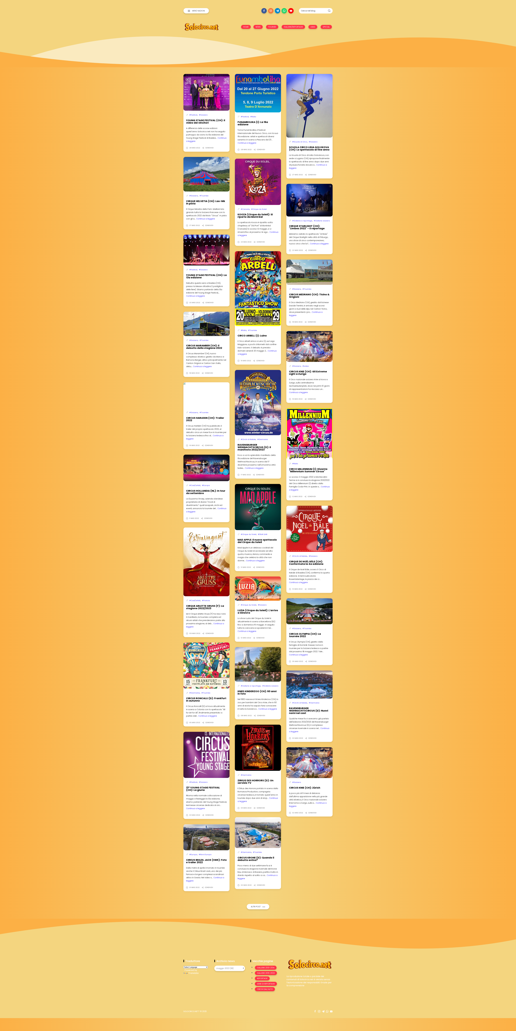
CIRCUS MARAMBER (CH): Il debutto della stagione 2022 (204, 347)
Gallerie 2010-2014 (265, 967)
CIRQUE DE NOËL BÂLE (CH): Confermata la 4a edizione (306, 563)
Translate (193, 973)
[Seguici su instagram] (270, 10)
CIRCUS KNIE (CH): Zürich (304, 787)
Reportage (262, 978)
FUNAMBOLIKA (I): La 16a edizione (253, 123)
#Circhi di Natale (248, 439)
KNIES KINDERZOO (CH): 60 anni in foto (257, 692)
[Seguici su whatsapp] (284, 10)
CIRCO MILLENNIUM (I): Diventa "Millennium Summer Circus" (308, 470)
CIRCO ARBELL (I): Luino (252, 335)
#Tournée (204, 195)
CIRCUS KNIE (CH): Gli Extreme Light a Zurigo (308, 373)
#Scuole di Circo (299, 142)
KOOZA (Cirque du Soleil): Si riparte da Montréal (255, 216)
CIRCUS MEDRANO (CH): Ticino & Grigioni (309, 296)
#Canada (245, 209)
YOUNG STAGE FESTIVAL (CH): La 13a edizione (206, 276)
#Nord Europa (205, 854)
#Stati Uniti (262, 534)
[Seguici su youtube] (291, 10)
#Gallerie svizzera (322, 220)
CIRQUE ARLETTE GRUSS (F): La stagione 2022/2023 (205, 607)
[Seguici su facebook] (264, 10)
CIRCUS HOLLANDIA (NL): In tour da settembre (205, 492)
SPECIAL (326, 27)
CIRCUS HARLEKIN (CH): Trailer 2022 (205, 419)
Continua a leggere (247, 143)
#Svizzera (203, 115)
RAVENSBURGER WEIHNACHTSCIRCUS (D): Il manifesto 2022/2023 (254, 447)
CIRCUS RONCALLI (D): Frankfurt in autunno (206, 699)
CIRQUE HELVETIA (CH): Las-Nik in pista (205, 202)
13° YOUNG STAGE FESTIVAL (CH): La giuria (203, 789)
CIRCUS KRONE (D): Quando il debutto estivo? (256, 859)
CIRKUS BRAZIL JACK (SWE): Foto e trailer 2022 (206, 861)
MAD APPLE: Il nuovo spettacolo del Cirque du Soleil (257, 541)
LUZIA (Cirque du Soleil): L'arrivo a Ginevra (258, 611)
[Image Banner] (309, 964)
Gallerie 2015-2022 (266, 973)
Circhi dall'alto (265, 989)
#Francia (206, 600)
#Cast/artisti (194, 485)
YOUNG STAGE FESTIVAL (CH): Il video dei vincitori (205, 121)
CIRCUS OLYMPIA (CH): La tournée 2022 (305, 635)
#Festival (193, 115)
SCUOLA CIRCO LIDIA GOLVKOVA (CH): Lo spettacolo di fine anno (309, 148)
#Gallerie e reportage (302, 220)
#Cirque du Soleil (259, 209)
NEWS (258, 27)
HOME (246, 27)
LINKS (313, 27)
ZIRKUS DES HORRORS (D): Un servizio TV (255, 782)
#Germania (262, 439)
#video (305, 366)
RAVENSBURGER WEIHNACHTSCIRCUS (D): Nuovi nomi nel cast (308, 711)
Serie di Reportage (266, 983)
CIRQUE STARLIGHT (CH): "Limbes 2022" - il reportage (307, 227)
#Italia (253, 116)
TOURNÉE (272, 27)
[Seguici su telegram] (277, 10)
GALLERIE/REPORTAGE (293, 27)
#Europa (206, 485)
